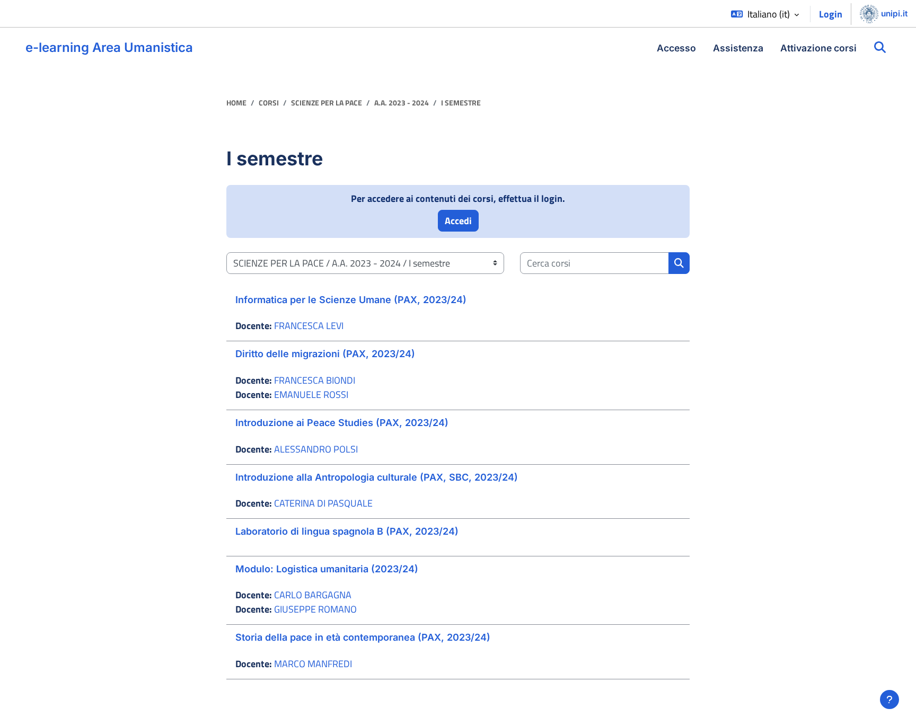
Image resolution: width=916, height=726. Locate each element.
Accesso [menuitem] (676, 48)
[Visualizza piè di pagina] (889, 699)
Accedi (458, 221)
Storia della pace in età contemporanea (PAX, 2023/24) (362, 637)
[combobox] (594, 263)
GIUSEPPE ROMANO (315, 609)
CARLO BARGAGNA (312, 595)
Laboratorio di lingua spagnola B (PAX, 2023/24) (347, 531)
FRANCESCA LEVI (309, 325)
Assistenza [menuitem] (738, 48)
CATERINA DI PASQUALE (323, 503)
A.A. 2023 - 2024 (401, 103)
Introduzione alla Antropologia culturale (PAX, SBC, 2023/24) (376, 477)
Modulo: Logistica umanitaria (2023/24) (326, 568)
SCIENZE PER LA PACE (326, 103)
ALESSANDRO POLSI (316, 449)
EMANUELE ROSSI (311, 394)
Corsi (269, 103)
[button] (765, 14)
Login (830, 14)
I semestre (461, 103)
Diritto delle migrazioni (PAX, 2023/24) (325, 353)
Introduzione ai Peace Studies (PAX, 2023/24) (341, 422)
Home (236, 103)
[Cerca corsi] (880, 47)
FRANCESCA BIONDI (314, 380)
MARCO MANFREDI (313, 664)
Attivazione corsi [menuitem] (818, 48)
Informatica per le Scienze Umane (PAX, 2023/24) (350, 299)
